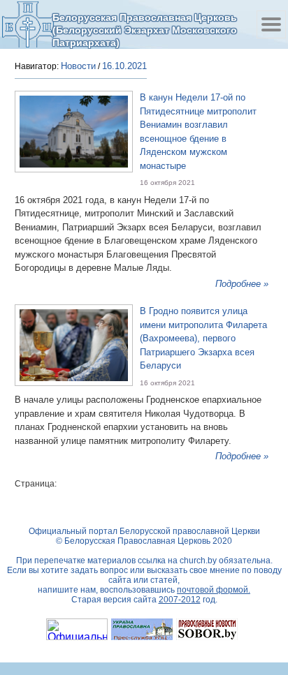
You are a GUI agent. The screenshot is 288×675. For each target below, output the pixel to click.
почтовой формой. (213, 590)
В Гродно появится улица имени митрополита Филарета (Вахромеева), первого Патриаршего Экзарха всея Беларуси (203, 338)
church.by (198, 560)
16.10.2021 (124, 66)
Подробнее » (241, 284)
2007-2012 (180, 599)
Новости (78, 66)
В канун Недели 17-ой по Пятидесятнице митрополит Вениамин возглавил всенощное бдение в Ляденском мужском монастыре (198, 131)
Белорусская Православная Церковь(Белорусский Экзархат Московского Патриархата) (144, 29)
